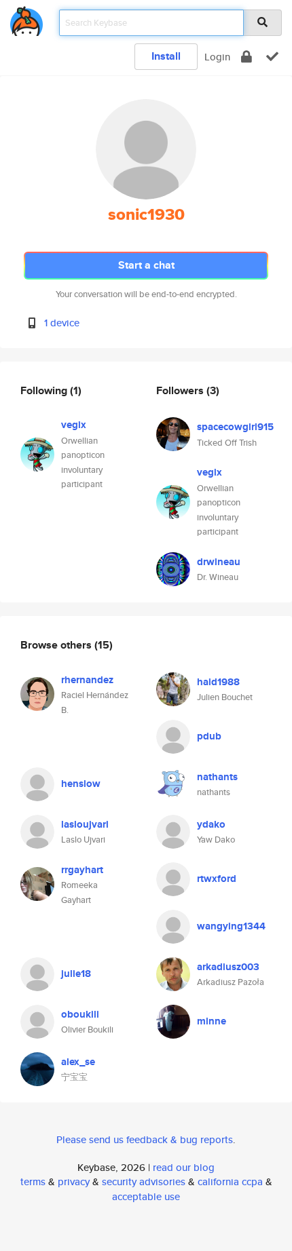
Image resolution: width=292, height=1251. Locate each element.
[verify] (272, 56)
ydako (211, 824)
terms (32, 1181)
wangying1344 (231, 926)
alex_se (78, 1061)
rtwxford (216, 878)
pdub (209, 736)
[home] (26, 18)
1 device (61, 322)
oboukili (80, 1014)
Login (217, 57)
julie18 (76, 973)
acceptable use (146, 1196)
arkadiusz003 (228, 966)
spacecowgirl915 (235, 426)
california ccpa (230, 1181)
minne (211, 1021)
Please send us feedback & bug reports (144, 1139)
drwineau (218, 561)
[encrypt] (246, 56)
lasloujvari (85, 824)
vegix (73, 424)
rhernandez (87, 679)
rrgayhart (82, 869)
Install (166, 56)
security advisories (143, 1181)
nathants (217, 776)
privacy (74, 1181)
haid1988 (218, 681)
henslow (81, 783)
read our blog (184, 1167)
